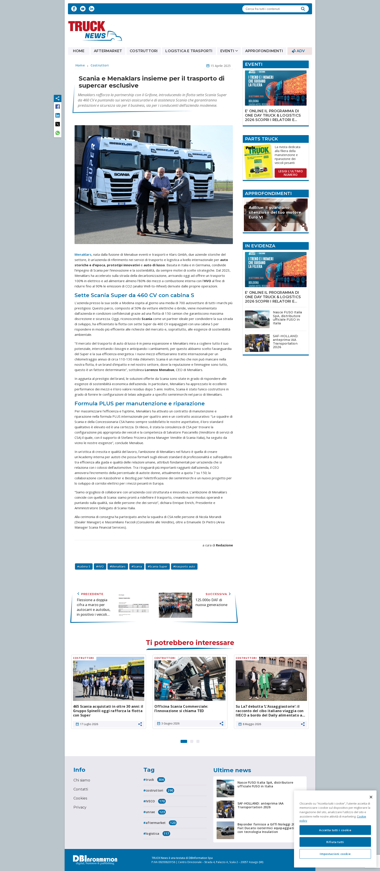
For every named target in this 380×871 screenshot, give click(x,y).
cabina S (84, 566)
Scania (137, 566)
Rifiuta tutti (335, 842)
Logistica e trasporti (188, 51)
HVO (101, 566)
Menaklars (83, 254)
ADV (301, 51)
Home (79, 51)
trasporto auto (185, 566)
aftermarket (160, 823)
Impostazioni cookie (335, 854)
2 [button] (191, 740)
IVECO (155, 801)
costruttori (159, 790)
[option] (108, 693)
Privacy (79, 807)
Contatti (80, 789)
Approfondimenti (264, 51)
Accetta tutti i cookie (335, 830)
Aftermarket (108, 51)
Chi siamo (81, 780)
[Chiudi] (371, 797)
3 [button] (198, 740)
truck (155, 779)
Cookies (80, 798)
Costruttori (144, 51)
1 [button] (183, 740)
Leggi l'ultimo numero (290, 173)
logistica (157, 833)
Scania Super (158, 566)
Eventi (227, 51)
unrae (155, 812)
